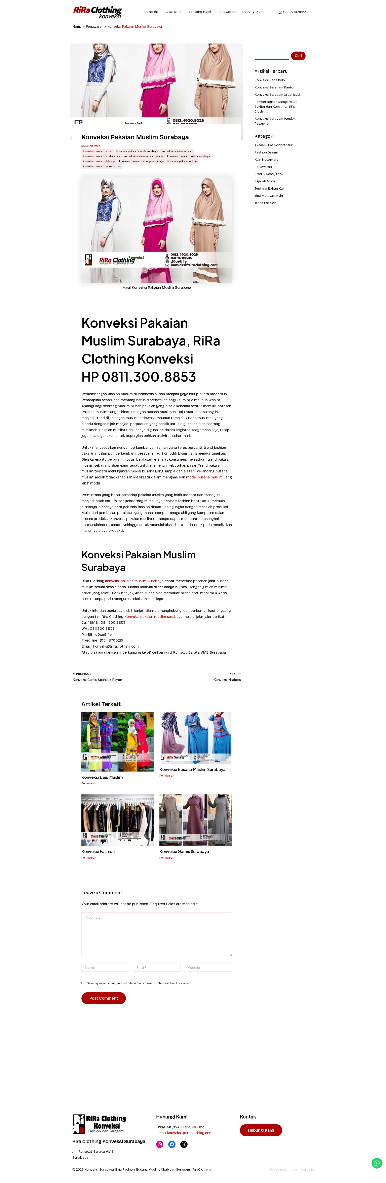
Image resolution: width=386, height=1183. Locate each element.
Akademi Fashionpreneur (274, 145)
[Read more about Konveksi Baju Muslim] (117, 741)
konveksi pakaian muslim (177, 151)
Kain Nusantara (266, 159)
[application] (180, 12)
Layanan (171, 12)
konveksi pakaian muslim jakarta (143, 156)
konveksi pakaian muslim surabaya (188, 156)
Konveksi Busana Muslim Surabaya (192, 769)
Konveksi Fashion (98, 851)
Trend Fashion (265, 203)
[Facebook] (172, 1144)
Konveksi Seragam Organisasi (277, 94)
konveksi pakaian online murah (102, 166)
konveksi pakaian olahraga (99, 161)
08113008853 (192, 1127)
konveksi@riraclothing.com (190, 1133)
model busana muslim (204, 477)
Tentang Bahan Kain (270, 188)
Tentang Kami (200, 12)
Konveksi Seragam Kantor (275, 87)
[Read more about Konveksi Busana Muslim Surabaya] (195, 737)
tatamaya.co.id (302, 1169)
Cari (298, 56)
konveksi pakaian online (182, 161)
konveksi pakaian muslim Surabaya (134, 581)
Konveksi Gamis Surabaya (184, 851)
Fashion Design (266, 152)
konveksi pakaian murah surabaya (137, 151)
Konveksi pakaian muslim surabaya (153, 616)
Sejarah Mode (265, 181)
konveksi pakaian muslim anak (101, 156)
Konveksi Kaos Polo (270, 80)
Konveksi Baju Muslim (102, 777)
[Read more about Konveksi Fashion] (117, 820)
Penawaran (227, 12)
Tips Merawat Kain (269, 196)
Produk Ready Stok (269, 174)
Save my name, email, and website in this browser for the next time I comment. (138, 983)
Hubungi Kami (253, 12)
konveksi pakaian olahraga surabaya (141, 161)
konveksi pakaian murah (98, 151)
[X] (184, 1144)
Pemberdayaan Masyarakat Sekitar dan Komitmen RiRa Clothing (276, 106)
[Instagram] (159, 1144)
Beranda (151, 12)
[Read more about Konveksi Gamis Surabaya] (195, 820)
